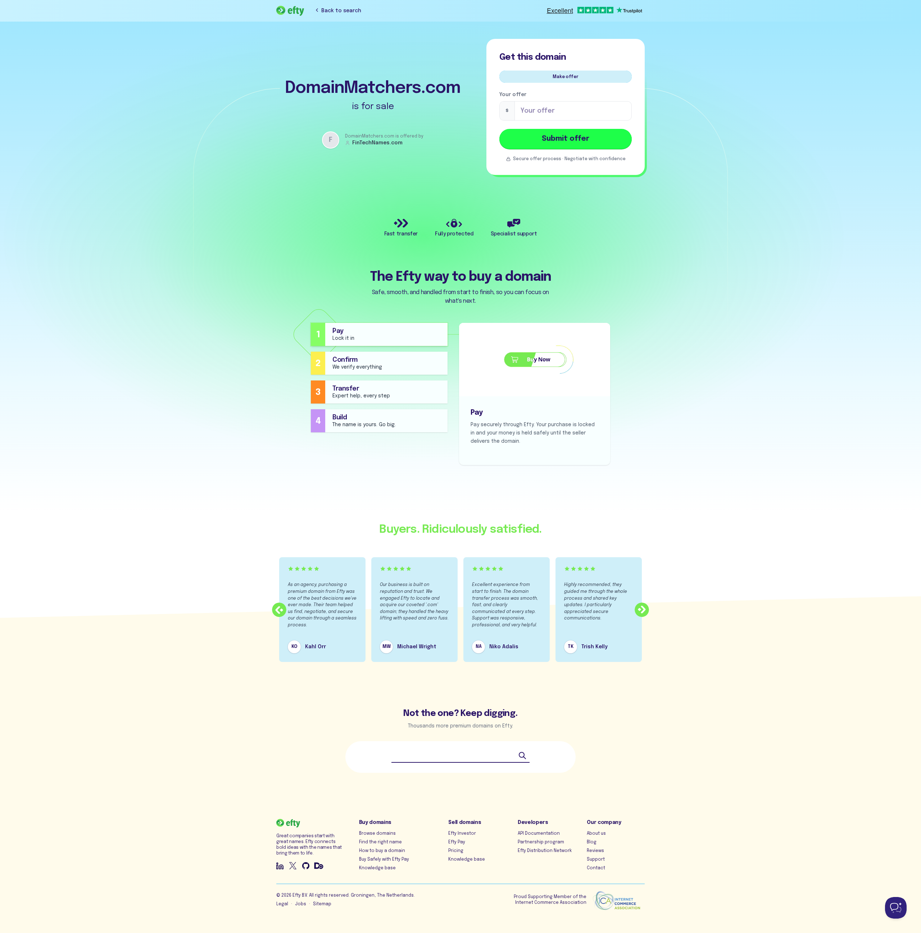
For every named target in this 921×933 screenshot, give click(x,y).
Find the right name (380, 842)
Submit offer (565, 139)
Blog (591, 842)
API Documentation (539, 833)
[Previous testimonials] (279, 610)
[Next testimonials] (642, 610)
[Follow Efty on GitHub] (305, 865)
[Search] (522, 755)
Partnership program (541, 842)
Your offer (512, 94)
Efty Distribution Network (545, 851)
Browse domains (377, 833)
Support (596, 859)
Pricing (455, 851)
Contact (596, 868)
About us (596, 833)
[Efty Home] (290, 11)
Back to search (341, 10)
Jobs (300, 904)
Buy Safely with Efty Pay (384, 859)
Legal (282, 904)
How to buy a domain (382, 851)
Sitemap (322, 904)
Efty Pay (456, 842)
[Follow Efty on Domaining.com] (318, 865)
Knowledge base (377, 868)
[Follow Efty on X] (292, 865)
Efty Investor (462, 833)
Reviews (595, 851)
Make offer (565, 77)
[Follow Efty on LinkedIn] (279, 865)
